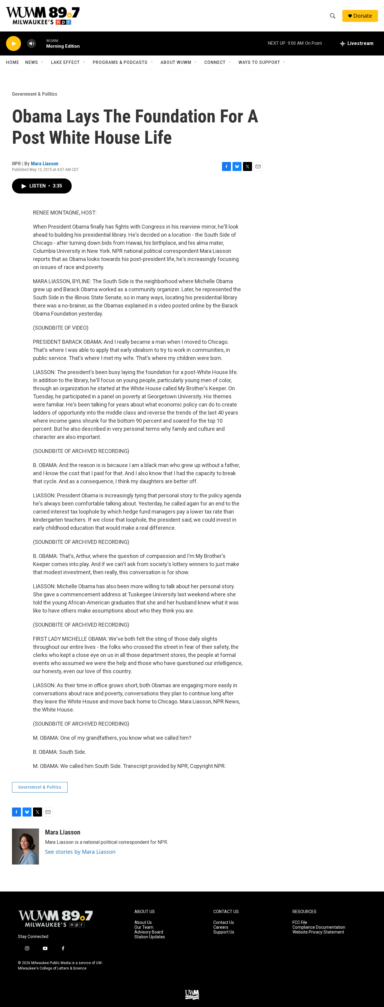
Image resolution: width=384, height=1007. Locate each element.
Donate (362, 16)
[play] (13, 43)
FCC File (299, 922)
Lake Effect (65, 62)
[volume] (31, 43)
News (31, 62)
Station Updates (149, 937)
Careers (220, 927)
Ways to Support (259, 62)
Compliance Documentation (318, 927)
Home (12, 62)
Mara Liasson (44, 163)
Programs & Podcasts (120, 62)
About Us (143, 922)
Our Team (143, 927)
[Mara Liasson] (25, 847)
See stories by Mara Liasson (80, 851)
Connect (215, 62)
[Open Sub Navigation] (42, 62)
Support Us (223, 932)
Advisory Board (148, 932)
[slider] (41, 43)
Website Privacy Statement (318, 932)
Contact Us (223, 922)
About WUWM (175, 62)
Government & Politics (34, 94)
